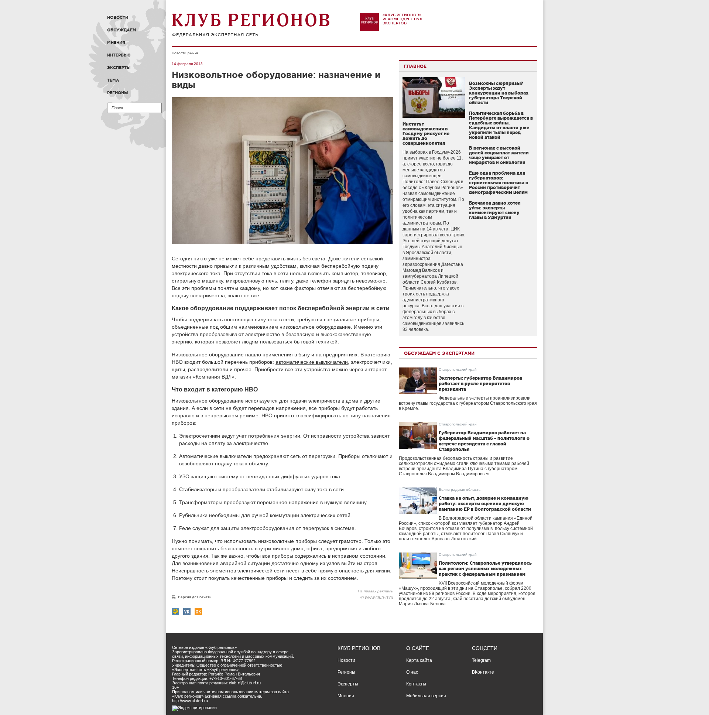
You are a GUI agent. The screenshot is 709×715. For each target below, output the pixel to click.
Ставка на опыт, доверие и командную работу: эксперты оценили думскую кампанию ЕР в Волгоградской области (485, 504)
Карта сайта (419, 660)
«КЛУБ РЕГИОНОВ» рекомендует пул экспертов (402, 19)
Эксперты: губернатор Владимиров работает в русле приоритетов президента (480, 383)
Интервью (119, 55)
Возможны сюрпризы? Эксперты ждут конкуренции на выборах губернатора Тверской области (498, 93)
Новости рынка (185, 53)
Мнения (116, 42)
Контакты (416, 684)
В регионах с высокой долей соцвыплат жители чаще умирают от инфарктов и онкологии (499, 155)
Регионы (117, 92)
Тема (113, 80)
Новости (117, 17)
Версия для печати (195, 597)
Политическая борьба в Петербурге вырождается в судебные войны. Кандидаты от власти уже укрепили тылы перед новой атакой (501, 125)
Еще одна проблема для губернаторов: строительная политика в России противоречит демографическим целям (498, 183)
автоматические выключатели (311, 362)
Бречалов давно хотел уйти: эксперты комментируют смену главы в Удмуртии (495, 210)
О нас (412, 672)
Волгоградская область (459, 490)
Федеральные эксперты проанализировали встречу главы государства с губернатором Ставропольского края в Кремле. (468, 403)
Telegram (481, 660)
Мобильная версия (426, 695)
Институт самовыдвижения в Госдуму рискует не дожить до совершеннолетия (426, 134)
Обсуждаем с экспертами (439, 353)
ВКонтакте (483, 672)
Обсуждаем (121, 30)
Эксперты (119, 67)
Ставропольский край (458, 369)
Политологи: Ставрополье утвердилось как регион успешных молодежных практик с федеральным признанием (485, 569)
